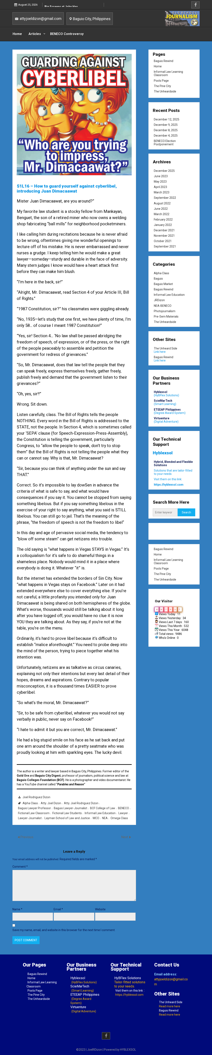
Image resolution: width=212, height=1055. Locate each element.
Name (17, 909)
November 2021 (164, 235)
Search (186, 512)
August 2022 (162, 203)
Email (58, 909)
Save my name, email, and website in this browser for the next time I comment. (63, 930)
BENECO (123, 808)
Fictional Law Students (67, 813)
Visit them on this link (129, 990)
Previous (26, 837)
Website (100, 909)
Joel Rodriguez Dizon (36, 797)
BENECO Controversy (67, 34)
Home (17, 34)
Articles (35, 34)
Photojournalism (164, 311)
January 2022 (163, 225)
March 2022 (161, 214)
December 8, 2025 (166, 130)
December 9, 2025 (166, 124)
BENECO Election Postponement (165, 142)
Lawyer (123, 813)
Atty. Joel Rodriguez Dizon (81, 803)
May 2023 (160, 181)
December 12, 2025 (166, 119)
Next (125, 837)
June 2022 (161, 208)
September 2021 (165, 246)
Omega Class (119, 818)
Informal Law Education (100, 813)
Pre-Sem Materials (166, 316)
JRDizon (159, 300)
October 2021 (163, 241)
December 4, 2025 (166, 135)
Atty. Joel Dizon (51, 803)
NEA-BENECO (162, 305)
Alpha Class (30, 803)
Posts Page (161, 80)
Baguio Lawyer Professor (34, 808)
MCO (96, 818)
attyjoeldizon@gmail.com (40, 18)
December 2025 (164, 170)
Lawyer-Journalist (30, 818)
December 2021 (164, 230)
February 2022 (163, 219)
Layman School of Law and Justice (67, 818)
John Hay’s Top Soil (58, 5)
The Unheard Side (165, 348)
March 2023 (161, 192)
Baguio (158, 278)
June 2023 (161, 176)
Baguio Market (163, 284)
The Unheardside (165, 91)
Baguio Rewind (163, 61)
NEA (105, 818)
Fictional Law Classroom (33, 813)
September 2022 (165, 198)
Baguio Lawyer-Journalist (70, 808)
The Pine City (162, 86)
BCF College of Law (102, 808)
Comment (20, 866)
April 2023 (160, 187)
